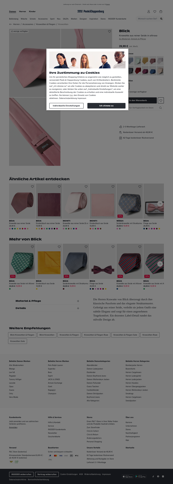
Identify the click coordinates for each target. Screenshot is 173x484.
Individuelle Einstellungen (66, 106)
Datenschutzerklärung (68, 98)
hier (71, 95)
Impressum (82, 98)
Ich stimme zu (106, 106)
